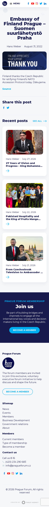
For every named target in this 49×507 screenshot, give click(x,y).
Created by (15, 502)
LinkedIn (45, 3)
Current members (13, 439)
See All (37, 121)
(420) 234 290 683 (15, 461)
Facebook (28, 3)
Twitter (40, 3)
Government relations (15, 424)
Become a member (24, 330)
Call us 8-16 (8, 458)
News (5, 409)
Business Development (16, 420)
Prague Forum (4, 3)
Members (8, 416)
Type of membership (14, 443)
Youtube (32, 3)
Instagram (36, 3)
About (6, 427)
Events (6, 412)
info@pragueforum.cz (18, 465)
